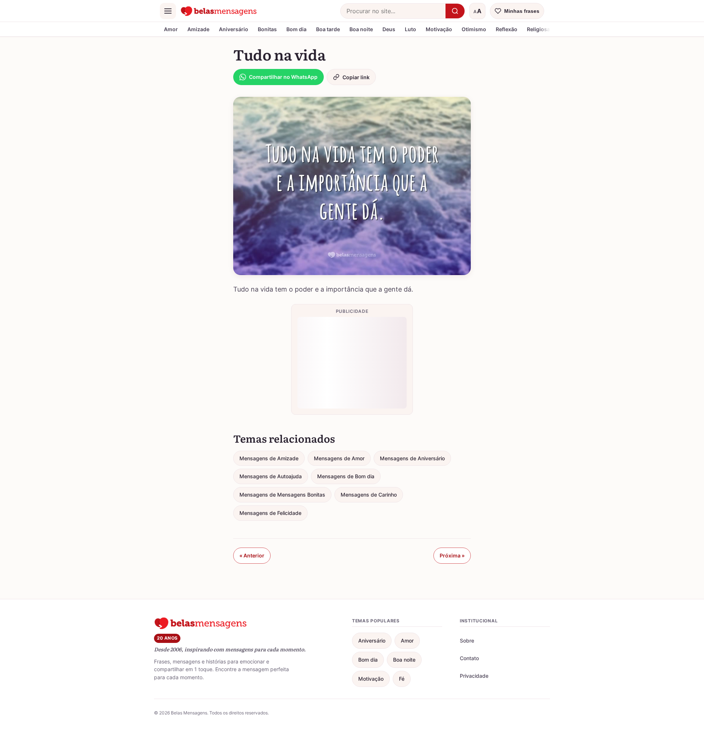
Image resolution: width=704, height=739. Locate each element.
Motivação (439, 29)
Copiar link (356, 77)
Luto (410, 29)
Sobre (467, 640)
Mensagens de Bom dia (345, 476)
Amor (171, 29)
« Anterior (251, 555)
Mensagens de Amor (339, 458)
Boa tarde (328, 29)
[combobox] (393, 11)
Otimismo (474, 29)
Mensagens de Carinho (369, 494)
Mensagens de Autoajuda (270, 476)
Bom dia (296, 29)
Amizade (198, 29)
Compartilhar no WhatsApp (283, 77)
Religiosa (538, 29)
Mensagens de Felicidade (270, 513)
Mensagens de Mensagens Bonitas (282, 494)
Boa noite (361, 29)
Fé (401, 679)
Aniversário (233, 29)
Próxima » (452, 555)
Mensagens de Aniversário (412, 458)
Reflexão (506, 29)
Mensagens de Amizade (268, 458)
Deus (388, 29)
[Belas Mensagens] (218, 11)
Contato (469, 658)
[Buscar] (455, 11)
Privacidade (474, 676)
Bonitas (267, 29)
